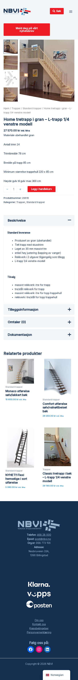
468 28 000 (44, 534)
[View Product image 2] (11, 63)
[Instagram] (39, 649)
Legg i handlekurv (41, 189)
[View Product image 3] (11, 79)
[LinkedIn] (47, 649)
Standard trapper (32, 108)
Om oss (39, 620)
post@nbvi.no (43, 539)
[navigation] (56, 675)
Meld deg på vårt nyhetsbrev (27, 30)
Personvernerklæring (39, 632)
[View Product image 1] (11, 47)
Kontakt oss (39, 624)
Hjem (6, 108)
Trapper (16, 108)
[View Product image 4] (11, 94)
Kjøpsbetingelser (39, 628)
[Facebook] (30, 649)
